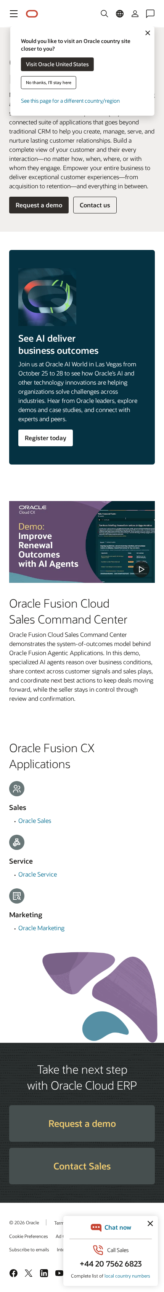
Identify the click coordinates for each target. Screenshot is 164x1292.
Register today (45, 438)
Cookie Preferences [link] (28, 1236)
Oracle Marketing (41, 928)
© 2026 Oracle (24, 1222)
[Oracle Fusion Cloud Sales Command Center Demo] (82, 542)
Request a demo (39, 205)
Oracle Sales (34, 820)
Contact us (95, 205)
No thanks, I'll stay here (48, 82)
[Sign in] (135, 13)
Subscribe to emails (29, 1249)
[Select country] (119, 13)
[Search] (104, 13)
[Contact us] (150, 13)
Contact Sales (82, 1166)
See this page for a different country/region (70, 100)
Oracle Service (37, 874)
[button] (13, 13)
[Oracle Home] (32, 13)
